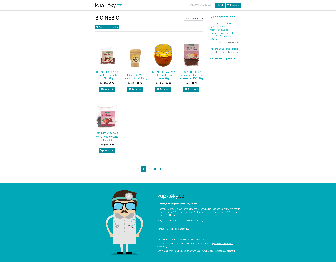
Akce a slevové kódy (222, 16)
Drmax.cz (222, 43)
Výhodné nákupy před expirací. (224, 49)
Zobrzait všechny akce (221, 58)
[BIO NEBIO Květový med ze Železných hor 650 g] (163, 55)
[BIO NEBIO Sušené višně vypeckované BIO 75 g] (107, 117)
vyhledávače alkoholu (225, 251)
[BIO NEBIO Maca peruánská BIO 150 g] (135, 58)
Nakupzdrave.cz (220, 52)
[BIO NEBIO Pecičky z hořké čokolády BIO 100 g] (107, 55)
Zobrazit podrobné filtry (108, 27)
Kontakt (161, 229)
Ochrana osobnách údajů (178, 229)
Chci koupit (108, 89)
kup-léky (108, 5)
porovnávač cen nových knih (191, 239)
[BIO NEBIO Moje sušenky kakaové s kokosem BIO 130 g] (191, 55)
